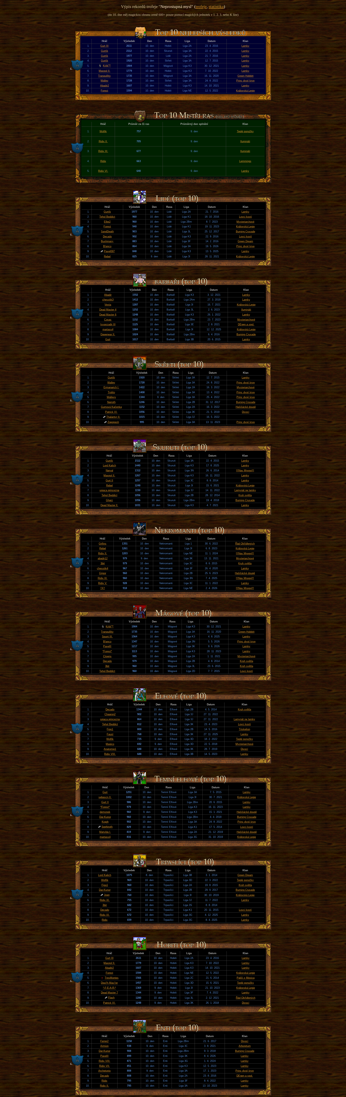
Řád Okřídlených (245, 543)
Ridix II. (103, 141)
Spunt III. (107, 636)
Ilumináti (245, 141)
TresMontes (112, 977)
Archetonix (104, 1070)
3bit (103, 563)
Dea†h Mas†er (109, 982)
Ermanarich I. (111, 387)
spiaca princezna (109, 490)
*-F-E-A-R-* (109, 987)
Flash (111, 997)
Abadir (108, 294)
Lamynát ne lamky (245, 490)
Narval (109, 470)
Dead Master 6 (107, 314)
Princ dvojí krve (245, 80)
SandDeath (107, 231)
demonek (105, 811)
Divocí (245, 411)
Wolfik (103, 131)
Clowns (107, 656)
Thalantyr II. (113, 416)
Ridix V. (102, 583)
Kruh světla (245, 495)
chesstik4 (102, 568)
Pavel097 (109, 251)
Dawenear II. (108, 334)
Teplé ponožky (245, 131)
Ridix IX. (105, 914)
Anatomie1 (110, 749)
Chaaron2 (110, 714)
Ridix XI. (105, 900)
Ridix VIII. (110, 754)
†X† (102, 588)
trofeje (201, 6)
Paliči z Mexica (245, 977)
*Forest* (107, 651)
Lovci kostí (245, 216)
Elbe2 (107, 221)
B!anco (107, 246)
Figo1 (110, 729)
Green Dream (245, 241)
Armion (104, 1045)
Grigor (102, 573)
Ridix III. (103, 151)
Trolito (111, 392)
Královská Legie (245, 90)
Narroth (111, 402)
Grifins (102, 543)
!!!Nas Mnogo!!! (245, 470)
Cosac (108, 319)
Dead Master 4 (107, 309)
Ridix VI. (103, 170)
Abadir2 (104, 85)
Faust (110, 734)
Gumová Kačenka (111, 406)
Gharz (109, 500)
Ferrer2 (104, 1041)
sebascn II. (105, 797)
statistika (216, 6)
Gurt (107, 339)
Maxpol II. (104, 70)
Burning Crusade (245, 231)
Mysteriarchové (245, 221)
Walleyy (111, 397)
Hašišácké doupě (246, 406)
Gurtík (104, 50)
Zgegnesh (113, 422)
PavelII (107, 646)
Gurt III (104, 45)
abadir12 (103, 558)
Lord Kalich (109, 465)
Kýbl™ (107, 65)
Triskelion (244, 729)
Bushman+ (107, 241)
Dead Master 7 (109, 992)
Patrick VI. (111, 411)
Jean (107, 894)
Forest (104, 90)
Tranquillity (104, 75)
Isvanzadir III (108, 324)
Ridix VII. (104, 1065)
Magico (110, 744)
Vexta (108, 304)
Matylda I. (105, 831)
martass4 (108, 329)
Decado (107, 236)
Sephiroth (107, 826)
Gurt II (109, 480)
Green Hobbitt (245, 75)
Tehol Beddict (107, 216)
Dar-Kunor (105, 816)
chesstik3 (108, 299)
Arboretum (245, 1045)
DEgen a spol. (246, 324)
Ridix (103, 161)
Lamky (245, 45)
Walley (104, 80)
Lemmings (245, 161)
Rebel (107, 256)
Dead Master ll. (109, 505)
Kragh (105, 821)
